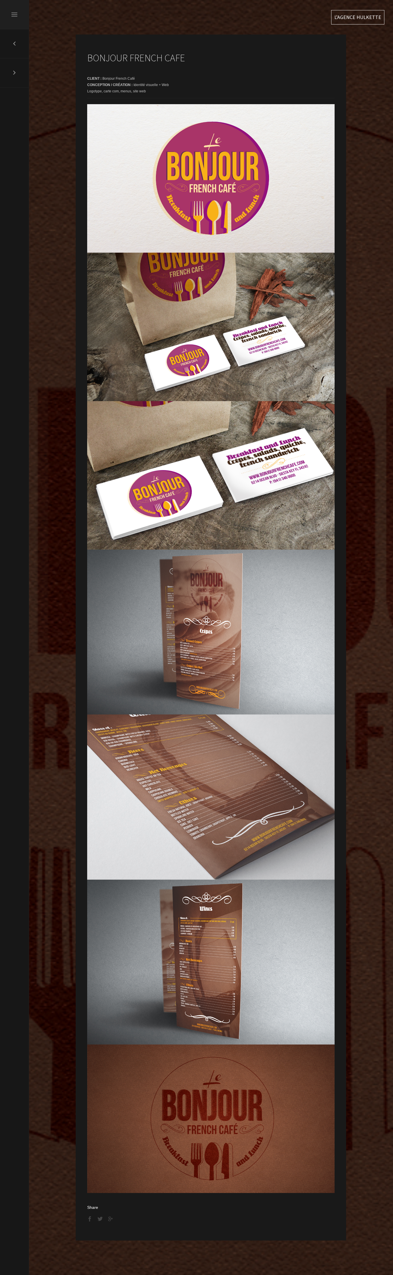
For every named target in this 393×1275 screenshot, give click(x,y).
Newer (14, 43)
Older (14, 72)
